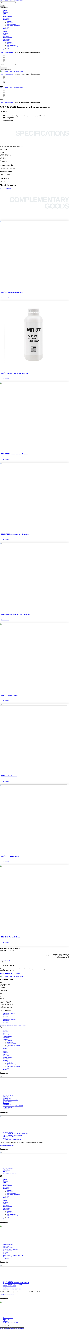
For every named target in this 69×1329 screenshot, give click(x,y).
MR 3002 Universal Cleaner (10, 937)
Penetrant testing (9, 52)
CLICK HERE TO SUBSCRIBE (11, 973)
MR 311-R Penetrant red (9, 695)
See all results (4, 7)
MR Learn (6, 15)
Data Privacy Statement (9, 1013)
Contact (5, 28)
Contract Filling (7, 16)
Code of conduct (11, 24)
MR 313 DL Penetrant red (10, 856)
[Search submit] (0, 4)
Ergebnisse (3, 67)
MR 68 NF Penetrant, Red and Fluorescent (15, 614)
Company (6, 19)
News (4, 13)
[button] (5, 961)
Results (2, 5)
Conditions (6, 1014)
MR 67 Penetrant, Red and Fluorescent (14, 373)
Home (5, 10)
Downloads (6, 18)
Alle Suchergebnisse (6, 69)
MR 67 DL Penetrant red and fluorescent (15, 454)
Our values (10, 22)
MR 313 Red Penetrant (9, 776)
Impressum (6, 1016)
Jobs (8, 27)
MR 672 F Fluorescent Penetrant (12, 292)
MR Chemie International (13, 25)
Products (5, 12)
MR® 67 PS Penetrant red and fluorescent (15, 534)
